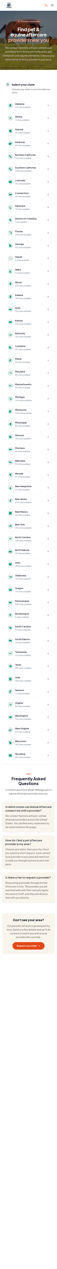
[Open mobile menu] (52, 5)
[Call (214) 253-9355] (46, 5)
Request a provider (27, 945)
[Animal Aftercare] (9, 5)
